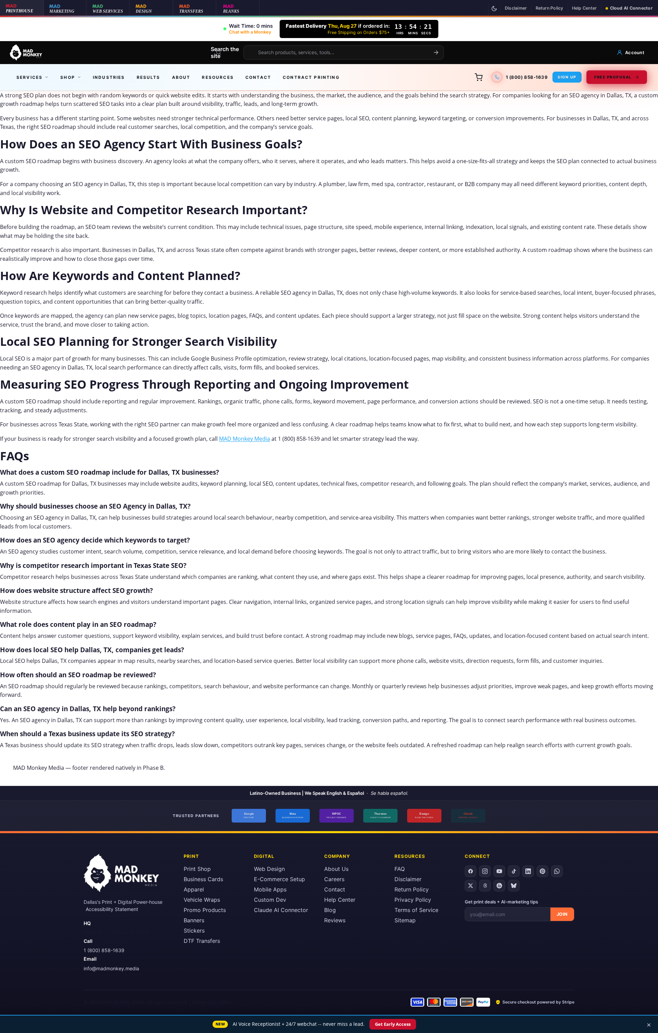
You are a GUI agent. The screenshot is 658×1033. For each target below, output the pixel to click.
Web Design (269, 868)
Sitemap (405, 920)
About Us (336, 868)
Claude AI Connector (281, 910)
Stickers (194, 930)
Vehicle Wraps (202, 899)
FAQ (399, 868)
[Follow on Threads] (485, 885)
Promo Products (205, 910)
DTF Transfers (202, 940)
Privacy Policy (412, 899)
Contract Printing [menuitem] (311, 77)
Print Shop (197, 868)
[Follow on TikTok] (514, 871)
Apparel (194, 889)
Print (191, 856)
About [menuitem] (181, 77)
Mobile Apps (270, 889)
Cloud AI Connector (631, 8)
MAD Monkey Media (244, 438)
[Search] (436, 52)
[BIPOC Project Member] (336, 815)
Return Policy (549, 8)
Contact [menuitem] (258, 77)
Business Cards (203, 879)
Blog (330, 910)
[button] (248, 29)
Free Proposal (613, 77)
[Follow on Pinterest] (542, 871)
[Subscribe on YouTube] (499, 871)
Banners (194, 920)
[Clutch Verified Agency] (468, 815)
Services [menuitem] (29, 77)
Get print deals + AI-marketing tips (501, 901)
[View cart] (479, 77)
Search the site (225, 52)
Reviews (334, 920)
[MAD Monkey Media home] (26, 52)
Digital (264, 856)
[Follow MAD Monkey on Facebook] (470, 871)
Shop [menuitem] (67, 77)
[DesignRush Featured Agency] (424, 815)
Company (337, 856)
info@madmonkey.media (111, 968)
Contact (334, 889)
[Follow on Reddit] (499, 885)
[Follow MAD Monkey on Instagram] (485, 871)
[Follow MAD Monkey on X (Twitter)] (470, 885)
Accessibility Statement (112, 909)
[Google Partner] (249, 815)
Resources (409, 856)
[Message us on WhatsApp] (557, 871)
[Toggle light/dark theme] (494, 8)
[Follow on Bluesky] (514, 885)
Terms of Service (416, 910)
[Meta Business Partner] (293, 815)
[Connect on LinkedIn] (528, 871)
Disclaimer (516, 8)
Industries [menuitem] (109, 77)
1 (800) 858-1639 (104, 950)
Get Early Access (393, 1024)
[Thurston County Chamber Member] (380, 815)
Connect (477, 856)
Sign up (567, 77)
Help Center (584, 8)
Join (562, 914)
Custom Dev (270, 899)
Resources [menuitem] (217, 77)
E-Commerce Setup (279, 879)
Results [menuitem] (148, 77)
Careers (334, 879)
